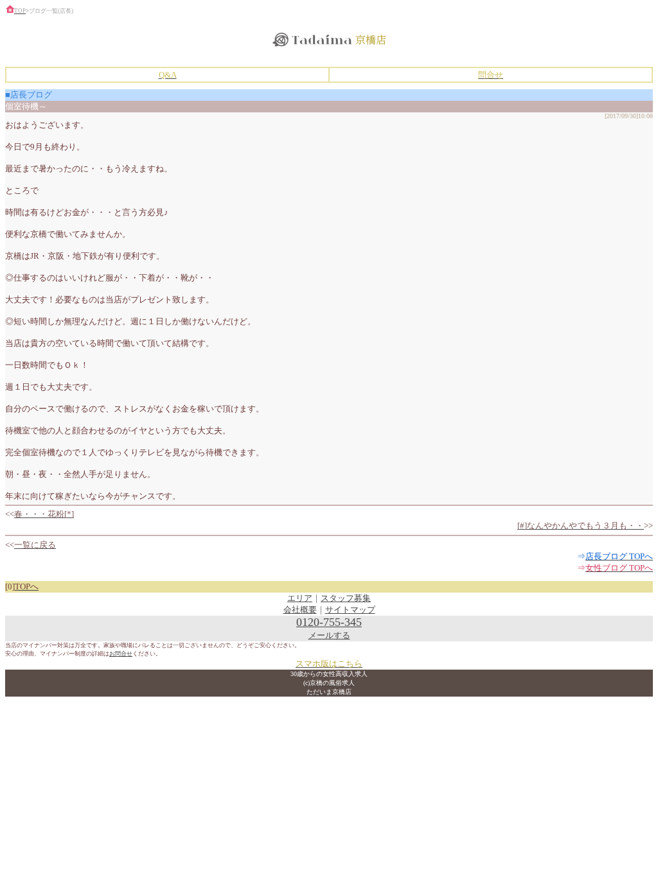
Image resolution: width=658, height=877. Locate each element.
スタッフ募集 (346, 598)
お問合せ (120, 653)
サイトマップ (350, 609)
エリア (299, 598)
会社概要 (300, 609)
